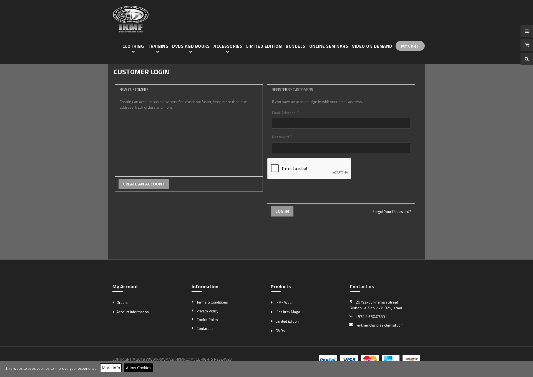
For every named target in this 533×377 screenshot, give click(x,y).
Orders (122, 302)
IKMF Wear (284, 302)
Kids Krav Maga (288, 312)
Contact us (205, 328)
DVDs (280, 330)
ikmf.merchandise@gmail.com (380, 325)
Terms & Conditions (212, 302)
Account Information (133, 312)
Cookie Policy (207, 319)
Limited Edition (287, 321)
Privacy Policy (207, 311)
